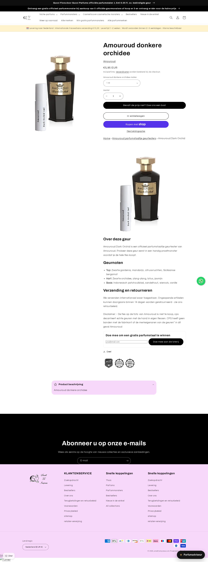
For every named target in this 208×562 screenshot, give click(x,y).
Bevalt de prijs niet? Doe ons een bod (144, 105)
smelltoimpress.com (162, 551)
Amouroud (109, 61)
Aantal (106, 90)
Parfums (110, 485)
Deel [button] (109, 352)
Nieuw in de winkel (115, 501)
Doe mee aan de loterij (166, 342)
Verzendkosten (122, 72)
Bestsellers (69, 490)
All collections (113, 506)
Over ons (68, 496)
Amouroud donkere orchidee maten (120, 77)
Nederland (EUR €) (34, 547)
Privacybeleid (71, 511)
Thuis (108, 480)
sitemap (68, 516)
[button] (48, 14)
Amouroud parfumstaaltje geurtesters (134, 138)
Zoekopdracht (71, 480)
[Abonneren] (127, 460)
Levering (68, 485)
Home (106, 138)
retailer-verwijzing (73, 521)
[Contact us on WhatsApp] (201, 281)
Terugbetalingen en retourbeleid (80, 501)
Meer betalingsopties (136, 131)
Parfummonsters (114, 490)
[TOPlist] (5, 559)
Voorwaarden (71, 506)
